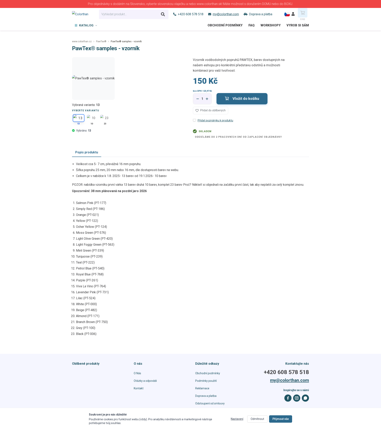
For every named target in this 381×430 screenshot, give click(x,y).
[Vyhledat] (163, 14)
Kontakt (138, 388)
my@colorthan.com (289, 380)
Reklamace (202, 388)
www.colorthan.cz (82, 41)
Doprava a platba (205, 395)
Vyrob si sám (298, 25)
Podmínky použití (206, 380)
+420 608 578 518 (286, 372)
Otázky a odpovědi (145, 380)
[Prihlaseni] (293, 14)
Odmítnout (257, 418)
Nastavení (237, 418)
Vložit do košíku (245, 98)
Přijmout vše (280, 418)
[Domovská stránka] (83, 14)
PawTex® (101, 41)
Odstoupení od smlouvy (210, 403)
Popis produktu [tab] (86, 152)
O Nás (137, 373)
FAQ (251, 25)
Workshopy (271, 25)
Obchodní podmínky (225, 25)
